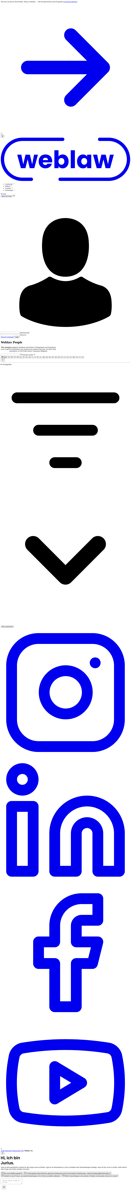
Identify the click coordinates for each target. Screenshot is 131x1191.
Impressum (8, 1151)
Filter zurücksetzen (7, 626)
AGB (2, 1151)
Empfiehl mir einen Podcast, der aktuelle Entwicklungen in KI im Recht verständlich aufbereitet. (31, 1176)
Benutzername (24, 333)
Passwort (23, 335)
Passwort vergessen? (7, 337)
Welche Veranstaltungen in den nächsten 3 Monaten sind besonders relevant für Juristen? (91, 1176)
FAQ (22, 1151)
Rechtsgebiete (7, 364)
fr (3, 194)
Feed (4, 357)
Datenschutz (16, 1151)
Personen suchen (28, 355)
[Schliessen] (1, 134)
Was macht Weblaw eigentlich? (12, 1173)
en (5, 194)
